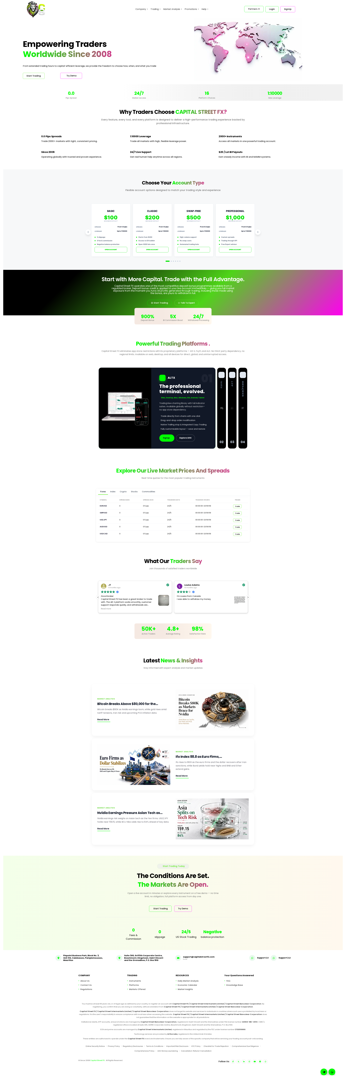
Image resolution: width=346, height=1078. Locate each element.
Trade (237, 506)
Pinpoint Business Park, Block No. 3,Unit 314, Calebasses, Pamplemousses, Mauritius (83, 958)
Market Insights (185, 989)
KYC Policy (196, 1046)
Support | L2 (285, 957)
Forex (103, 491)
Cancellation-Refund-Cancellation (196, 1051)
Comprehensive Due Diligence (245, 1046)
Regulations (86, 989)
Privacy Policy (114, 1046)
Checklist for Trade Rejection (216, 1046)
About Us (84, 980)
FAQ (228, 980)
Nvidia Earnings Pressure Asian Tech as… (129, 813)
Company (140, 9)
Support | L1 (263, 957)
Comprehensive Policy (144, 1051)
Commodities (148, 491)
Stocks (134, 491)
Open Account (111, 250)
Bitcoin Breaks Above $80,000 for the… (127, 704)
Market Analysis (171, 9)
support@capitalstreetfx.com (198, 956)
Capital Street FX (97, 1060)
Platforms (134, 985)
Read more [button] (182, 609)
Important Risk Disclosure (177, 1046)
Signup (166, 438)
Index (112, 491)
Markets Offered (137, 989)
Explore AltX (185, 438)
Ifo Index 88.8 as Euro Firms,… (199, 756)
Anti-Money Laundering (167, 1051)
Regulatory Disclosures (133, 1046)
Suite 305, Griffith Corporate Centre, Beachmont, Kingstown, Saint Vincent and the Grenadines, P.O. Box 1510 (143, 958)
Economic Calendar (187, 985)
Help (204, 9)
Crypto (123, 491)
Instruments (135, 980)
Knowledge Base (234, 985)
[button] (248, 597)
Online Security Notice (95, 1046)
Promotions (191, 9)
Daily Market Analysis (188, 980)
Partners (254, 9)
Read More (103, 719)
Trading (155, 9)
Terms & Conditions (154, 1046)
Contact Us (86, 985)
